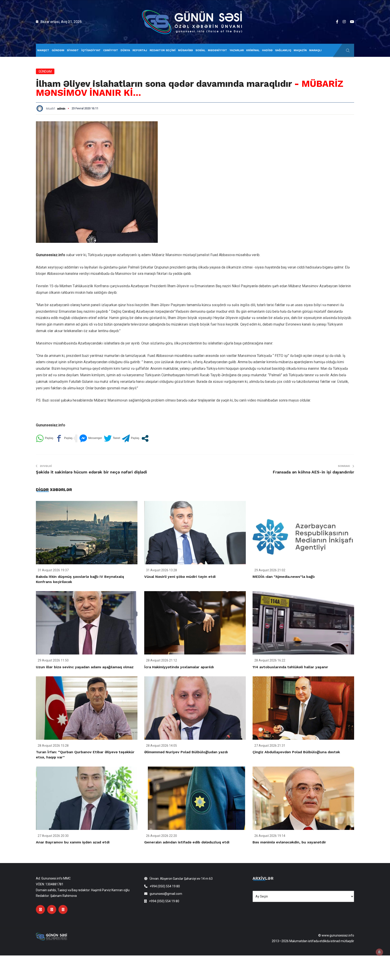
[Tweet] (112, 438)
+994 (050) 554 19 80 (165, 886)
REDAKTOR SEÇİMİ (163, 50)
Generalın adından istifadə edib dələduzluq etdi (186, 842)
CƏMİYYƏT (110, 50)
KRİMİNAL (253, 50)
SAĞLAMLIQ (283, 50)
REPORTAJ (139, 50)
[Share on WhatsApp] (44, 438)
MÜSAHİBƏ (185, 50)
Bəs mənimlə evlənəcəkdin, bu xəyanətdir (289, 842)
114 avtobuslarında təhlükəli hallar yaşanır (290, 667)
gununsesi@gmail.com (166, 893)
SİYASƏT (73, 50)
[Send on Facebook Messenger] (90, 438)
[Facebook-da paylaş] (63, 438)
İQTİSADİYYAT (91, 50)
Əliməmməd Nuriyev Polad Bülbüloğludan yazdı (186, 752)
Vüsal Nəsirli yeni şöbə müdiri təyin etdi (180, 576)
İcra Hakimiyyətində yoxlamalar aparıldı (179, 667)
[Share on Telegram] (130, 438)
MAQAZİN (300, 50)
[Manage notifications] (379, 952)
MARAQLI (315, 50)
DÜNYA (125, 50)
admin (61, 108)
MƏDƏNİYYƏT (217, 50)
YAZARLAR (237, 50)
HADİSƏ (267, 50)
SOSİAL (200, 50)
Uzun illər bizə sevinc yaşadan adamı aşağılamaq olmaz (85, 667)
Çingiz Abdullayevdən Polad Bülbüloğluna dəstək (296, 752)
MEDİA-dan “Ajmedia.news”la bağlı (284, 576)
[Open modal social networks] (145, 438)
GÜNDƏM (58, 50)
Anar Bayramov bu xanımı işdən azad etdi (72, 842)
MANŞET (43, 50)
